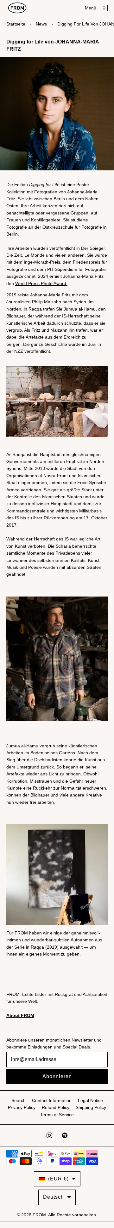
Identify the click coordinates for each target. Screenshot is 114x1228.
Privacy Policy (21, 1107)
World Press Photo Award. (41, 283)
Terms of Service (57, 1114)
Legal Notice (90, 1100)
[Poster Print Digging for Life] (57, 401)
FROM (39, 1214)
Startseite (15, 23)
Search (18, 1100)
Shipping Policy (91, 1107)
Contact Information (52, 1100)
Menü (90, 7)
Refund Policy (55, 1107)
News (41, 23)
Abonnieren (57, 1076)
